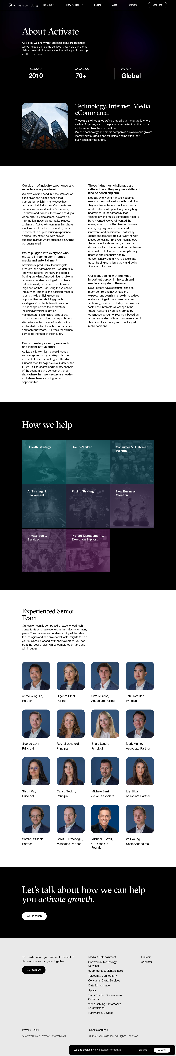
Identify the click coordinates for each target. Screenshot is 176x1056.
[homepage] (23, 5)
